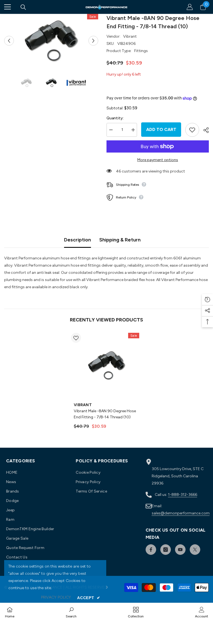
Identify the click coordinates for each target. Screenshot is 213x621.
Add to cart (161, 129)
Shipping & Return (120, 240)
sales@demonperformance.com (181, 513)
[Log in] (190, 7)
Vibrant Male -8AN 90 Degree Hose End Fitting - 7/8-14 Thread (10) (105, 414)
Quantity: (115, 118)
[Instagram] (165, 549)
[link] (71, 612)
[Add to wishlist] (192, 130)
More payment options (157, 160)
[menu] (7, 7)
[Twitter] (195, 549)
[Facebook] (151, 549)
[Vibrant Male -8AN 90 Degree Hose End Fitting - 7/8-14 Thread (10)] (106, 365)
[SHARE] (204, 130)
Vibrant (130, 36)
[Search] (23, 7)
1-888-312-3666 (182, 494)
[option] (51, 41)
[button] (9, 40)
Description (77, 240)
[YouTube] (180, 549)
